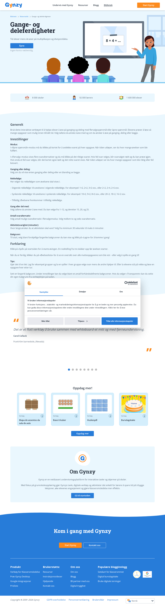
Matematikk (24, 17)
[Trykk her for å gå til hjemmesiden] (13, 5)
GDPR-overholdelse (56, 599)
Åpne (21, 45)
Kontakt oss (94, 545)
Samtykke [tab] (43, 292)
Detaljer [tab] (82, 292)
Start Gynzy (148, 5)
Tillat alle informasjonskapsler (119, 321)
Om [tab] (121, 292)
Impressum (112, 599)
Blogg (96, 5)
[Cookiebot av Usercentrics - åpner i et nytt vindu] (126, 283)
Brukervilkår (98, 599)
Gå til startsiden (82, 495)
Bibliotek (108, 5)
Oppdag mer (82, 433)
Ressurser (83, 5)
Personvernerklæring (79, 599)
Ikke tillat (46, 321)
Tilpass (81, 321)
